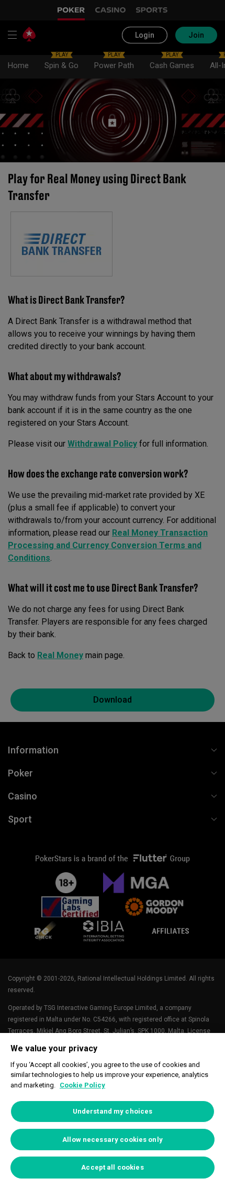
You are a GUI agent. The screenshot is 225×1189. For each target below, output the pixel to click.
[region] (112, 1111)
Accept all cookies (112, 1167)
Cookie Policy (82, 1085)
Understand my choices (113, 1111)
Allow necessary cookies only (112, 1139)
